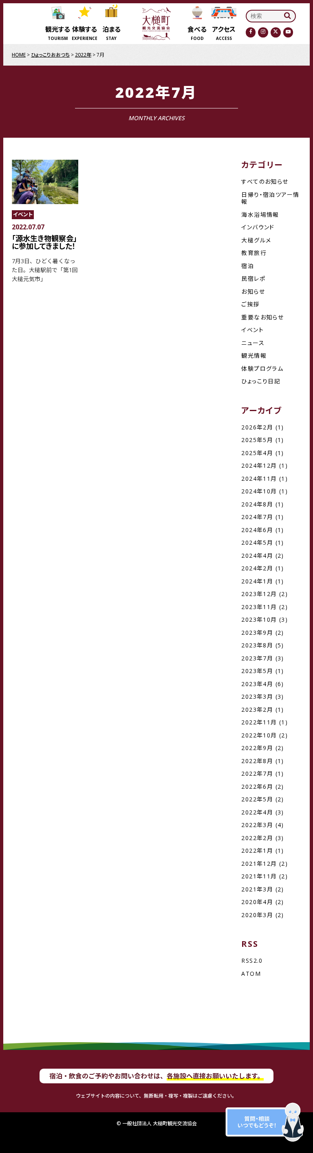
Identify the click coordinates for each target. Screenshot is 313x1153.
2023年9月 (257, 632)
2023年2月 (257, 709)
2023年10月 (259, 619)
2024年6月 (257, 530)
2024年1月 (257, 581)
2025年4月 (257, 453)
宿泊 (247, 266)
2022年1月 (257, 850)
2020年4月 (257, 902)
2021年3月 (257, 889)
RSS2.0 (251, 960)
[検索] (287, 15)
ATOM (251, 973)
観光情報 (254, 355)
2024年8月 (257, 504)
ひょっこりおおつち (50, 54)
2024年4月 (257, 555)
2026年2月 (257, 427)
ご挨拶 (250, 304)
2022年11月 (259, 722)
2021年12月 (259, 863)
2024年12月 (259, 465)
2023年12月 (259, 594)
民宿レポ (253, 278)
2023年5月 (257, 671)
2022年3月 (257, 825)
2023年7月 (257, 658)
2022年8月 (257, 761)
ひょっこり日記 (260, 381)
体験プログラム (262, 368)
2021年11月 (259, 876)
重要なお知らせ (262, 317)
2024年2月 (257, 568)
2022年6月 (257, 786)
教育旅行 (254, 253)
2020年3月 (257, 915)
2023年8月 (257, 645)
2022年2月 (257, 838)
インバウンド (257, 227)
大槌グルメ (256, 240)
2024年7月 (257, 517)
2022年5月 (257, 799)
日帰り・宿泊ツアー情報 (270, 198)
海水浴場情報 (260, 214)
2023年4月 (257, 684)
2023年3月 (257, 696)
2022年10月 (259, 735)
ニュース (253, 343)
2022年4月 (257, 812)
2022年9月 (257, 748)
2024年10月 (259, 491)
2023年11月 (259, 607)
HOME (19, 54)
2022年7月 (257, 773)
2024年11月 (259, 478)
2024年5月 (257, 542)
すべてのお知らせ (264, 181)
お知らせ (253, 291)
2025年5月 (257, 440)
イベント (252, 330)
